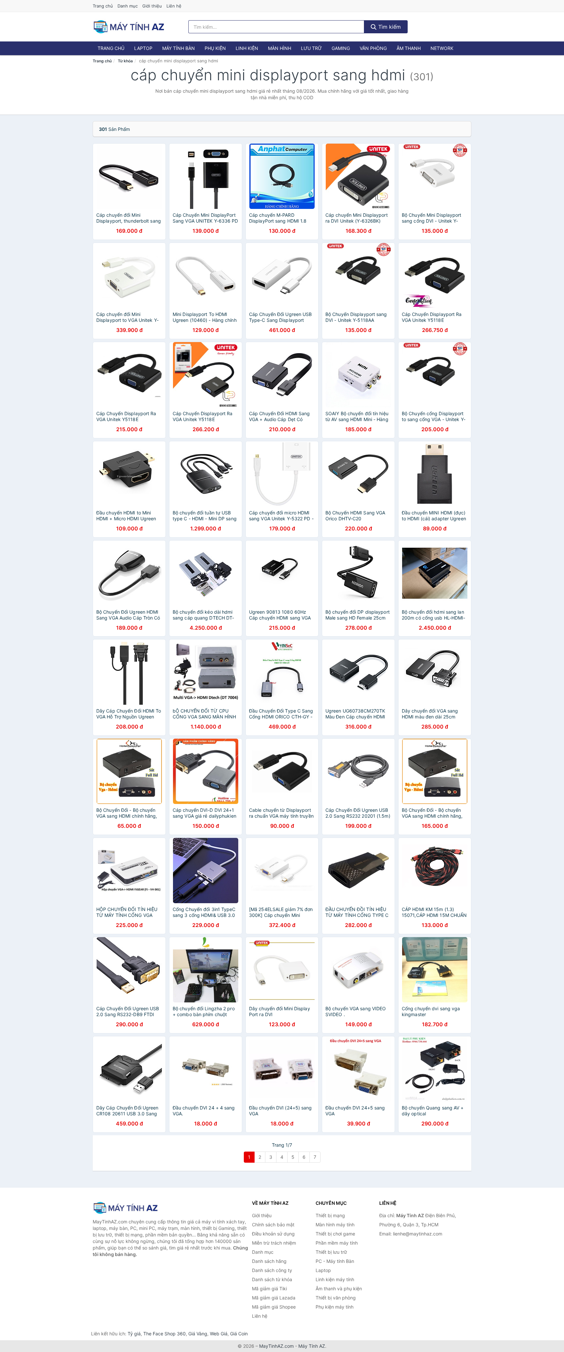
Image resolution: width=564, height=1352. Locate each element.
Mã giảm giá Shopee (274, 1307)
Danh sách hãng (269, 1261)
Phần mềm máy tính (337, 1243)
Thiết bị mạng (330, 1215)
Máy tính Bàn (178, 48)
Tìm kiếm (389, 27)
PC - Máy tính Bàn (335, 1261)
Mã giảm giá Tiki (269, 1288)
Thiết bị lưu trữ (331, 1252)
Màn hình (279, 48)
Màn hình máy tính (335, 1224)
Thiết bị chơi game (335, 1233)
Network (442, 48)
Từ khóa (125, 60)
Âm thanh (409, 48)
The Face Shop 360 (164, 1333)
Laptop (143, 48)
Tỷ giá (134, 1333)
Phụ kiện (215, 48)
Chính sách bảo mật (273, 1224)
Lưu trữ (311, 48)
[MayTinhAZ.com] (128, 27)
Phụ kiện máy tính (334, 1307)
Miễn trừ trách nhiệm (274, 1243)
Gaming (341, 48)
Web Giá (218, 1333)
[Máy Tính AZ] (125, 1208)
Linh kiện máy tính (335, 1279)
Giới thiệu (152, 5)
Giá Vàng (197, 1333)
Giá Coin (239, 1333)
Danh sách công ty (272, 1270)
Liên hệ (173, 5)
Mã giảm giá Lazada (273, 1297)
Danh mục (128, 5)
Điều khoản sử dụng (273, 1233)
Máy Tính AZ (311, 1346)
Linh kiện (247, 48)
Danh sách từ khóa (272, 1279)
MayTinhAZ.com (276, 1346)
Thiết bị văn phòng (336, 1297)
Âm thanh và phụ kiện (339, 1288)
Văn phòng (373, 48)
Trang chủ (103, 5)
